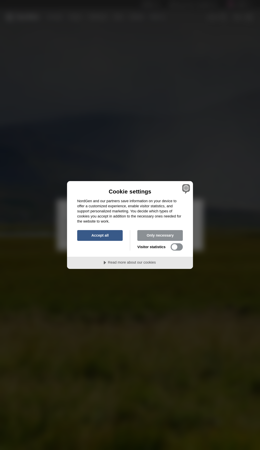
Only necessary (160, 235)
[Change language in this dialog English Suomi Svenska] (185, 188)
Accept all (100, 235)
